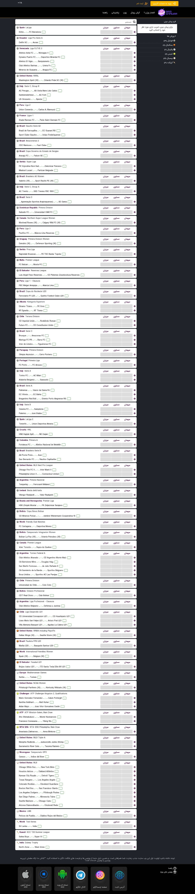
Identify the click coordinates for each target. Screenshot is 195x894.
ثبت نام (140, 3)
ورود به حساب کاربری (162, 3)
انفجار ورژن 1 (149, 12)
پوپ (125, 12)
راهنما (105, 12)
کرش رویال (135, 12)
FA (20, 2)
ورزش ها (171, 36)
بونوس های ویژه (166, 872)
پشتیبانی (115, 12)
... (106, 32)
